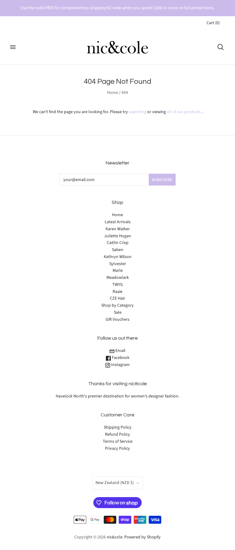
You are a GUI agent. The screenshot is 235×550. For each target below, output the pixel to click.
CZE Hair (117, 298)
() (213, 23)
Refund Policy (117, 434)
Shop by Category (117, 305)
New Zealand (114, 483)
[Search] (220, 47)
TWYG (117, 285)
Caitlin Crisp (118, 243)
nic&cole (114, 537)
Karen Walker (118, 229)
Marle (118, 271)
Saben (117, 250)
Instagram (120, 365)
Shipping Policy (118, 427)
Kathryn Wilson (118, 257)
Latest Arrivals (118, 222)
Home (112, 93)
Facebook (120, 358)
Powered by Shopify (142, 537)
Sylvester (117, 264)
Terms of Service (117, 441)
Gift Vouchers (117, 319)
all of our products (184, 112)
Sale (117, 312)
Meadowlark (117, 278)
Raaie (117, 292)
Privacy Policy (117, 448)
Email (119, 351)
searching (137, 112)
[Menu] (13, 47)
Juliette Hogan (117, 236)
